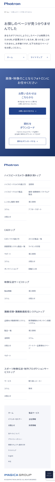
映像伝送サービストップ (16, 282)
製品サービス (34, 413)
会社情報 (32, 419)
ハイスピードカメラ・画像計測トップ (22, 175)
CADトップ (9, 229)
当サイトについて (13, 433)
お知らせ (11, 425)
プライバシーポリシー (15, 439)
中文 (9, 461)
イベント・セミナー (15, 419)
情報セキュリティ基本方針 (16, 445)
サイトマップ (12, 450)
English (10, 456)
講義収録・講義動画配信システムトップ (24, 311)
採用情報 (32, 425)
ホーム (6, 12)
